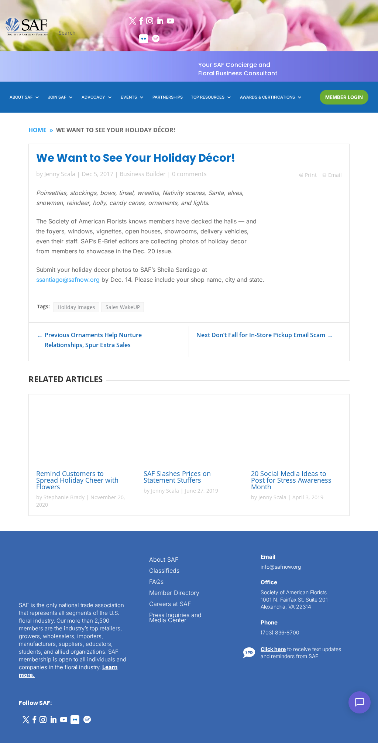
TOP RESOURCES (207, 97)
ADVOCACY (93, 97)
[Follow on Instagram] (149, 21)
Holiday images (76, 307)
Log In (347, 510)
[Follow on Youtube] (170, 21)
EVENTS (129, 97)
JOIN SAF (57, 97)
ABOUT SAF (21, 97)
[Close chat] (355, 474)
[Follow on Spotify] (156, 39)
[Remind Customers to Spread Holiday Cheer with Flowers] (81, 433)
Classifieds (164, 571)
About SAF (163, 560)
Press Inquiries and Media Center (175, 618)
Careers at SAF (170, 604)
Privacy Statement (79, 729)
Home (37, 130)
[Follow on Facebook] (141, 21)
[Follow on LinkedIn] (160, 21)
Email (335, 174)
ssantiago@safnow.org (68, 279)
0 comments (189, 174)
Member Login (344, 97)
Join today (326, 631)
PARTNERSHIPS (167, 97)
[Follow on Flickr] (143, 38)
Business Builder (143, 174)
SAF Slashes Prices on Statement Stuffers (177, 477)
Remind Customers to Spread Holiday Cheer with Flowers (77, 480)
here (303, 584)
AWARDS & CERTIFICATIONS (267, 97)
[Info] (313, 474)
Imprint (111, 729)
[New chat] (341, 474)
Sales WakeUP (123, 307)
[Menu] (327, 474)
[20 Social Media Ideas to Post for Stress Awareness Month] (296, 433)
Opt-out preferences (33, 729)
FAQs (156, 582)
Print (308, 174)
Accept (31, 716)
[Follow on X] (133, 21)
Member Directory (174, 593)
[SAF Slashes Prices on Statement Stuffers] (189, 433)
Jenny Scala (59, 174)
